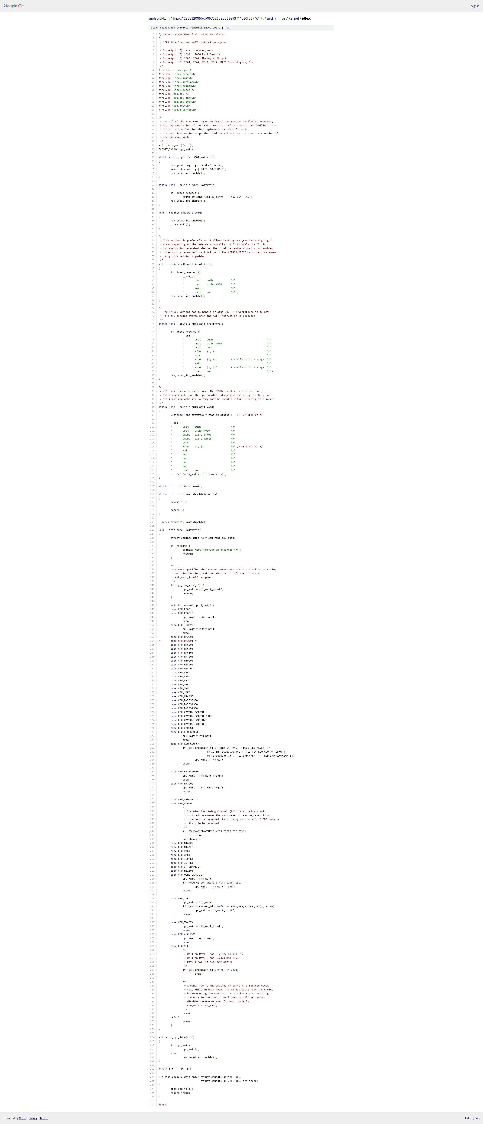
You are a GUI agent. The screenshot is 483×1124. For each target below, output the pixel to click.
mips (281, 18)
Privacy (33, 1118)
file (226, 27)
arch (270, 18)
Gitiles (22, 1118)
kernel (294, 18)
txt (467, 1118)
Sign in (475, 6)
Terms (44, 1118)
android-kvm (159, 18)
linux (177, 18)
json (476, 1118)
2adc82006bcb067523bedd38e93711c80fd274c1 (222, 18)
